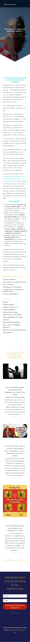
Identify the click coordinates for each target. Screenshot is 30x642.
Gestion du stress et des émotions (12, 315)
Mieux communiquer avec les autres (13, 317)
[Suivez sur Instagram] (15, 613)
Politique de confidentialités (17, 630)
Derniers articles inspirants (10, 312)
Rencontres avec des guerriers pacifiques (14, 330)
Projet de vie (6, 327)
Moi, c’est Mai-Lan (8, 284)
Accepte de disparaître (10, 279)
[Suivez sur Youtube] (18, 613)
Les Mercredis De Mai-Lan (10, 294)
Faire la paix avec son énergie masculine (14, 282)
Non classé (6, 320)
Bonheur (5, 302)
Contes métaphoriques (9, 309)
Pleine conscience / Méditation (11, 325)
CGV (15, 632)
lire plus (15, 417)
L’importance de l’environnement (12, 287)
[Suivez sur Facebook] (11, 613)
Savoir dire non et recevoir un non (15, 442)
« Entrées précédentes (14, 560)
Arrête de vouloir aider (15, 383)
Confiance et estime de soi (10, 307)
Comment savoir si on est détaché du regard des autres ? (13, 290)
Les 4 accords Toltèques (15, 521)
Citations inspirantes (8, 304)
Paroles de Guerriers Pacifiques (11, 322)
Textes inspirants (7, 332)
